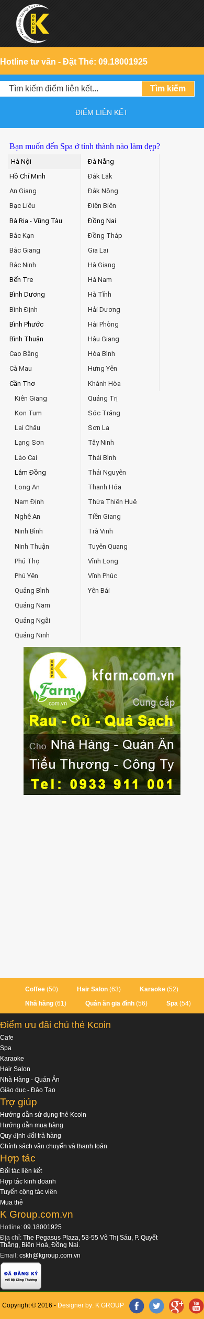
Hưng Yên (102, 368)
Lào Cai (26, 458)
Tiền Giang (104, 516)
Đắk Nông (103, 191)
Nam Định (29, 502)
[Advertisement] (102, 886)
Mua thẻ (11, 1202)
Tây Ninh (101, 442)
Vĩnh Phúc (102, 576)
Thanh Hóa (104, 487)
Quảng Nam (32, 605)
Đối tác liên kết (21, 1171)
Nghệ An (27, 516)
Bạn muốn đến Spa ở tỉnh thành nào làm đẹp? (84, 146)
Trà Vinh (100, 531)
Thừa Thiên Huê (112, 502)
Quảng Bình (32, 590)
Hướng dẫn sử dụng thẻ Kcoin (43, 1114)
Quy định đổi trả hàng (30, 1135)
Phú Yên (26, 576)
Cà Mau (20, 368)
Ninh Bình (29, 531)
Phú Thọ (27, 561)
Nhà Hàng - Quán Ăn (30, 1079)
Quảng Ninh (32, 635)
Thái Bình (102, 458)
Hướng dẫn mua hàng (31, 1125)
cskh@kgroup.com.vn (50, 1255)
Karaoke (152, 989)
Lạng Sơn (29, 442)
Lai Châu (27, 428)
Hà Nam (100, 280)
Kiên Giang (31, 398)
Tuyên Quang (108, 546)
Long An (27, 487)
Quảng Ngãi (32, 620)
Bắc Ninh (22, 265)
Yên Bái (99, 590)
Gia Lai (98, 250)
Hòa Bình (101, 354)
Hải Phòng (103, 324)
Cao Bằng (24, 354)
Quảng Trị (103, 398)
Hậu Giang (103, 339)
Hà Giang (102, 265)
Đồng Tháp (105, 235)
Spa (172, 1003)
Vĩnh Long (103, 561)
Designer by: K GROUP (91, 1305)
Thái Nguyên (107, 472)
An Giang (23, 191)
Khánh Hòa (104, 384)
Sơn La (98, 428)
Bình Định (23, 309)
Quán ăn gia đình (109, 1003)
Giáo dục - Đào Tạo (27, 1090)
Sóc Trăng (104, 413)
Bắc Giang (24, 250)
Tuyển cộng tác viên (28, 1192)
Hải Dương (104, 309)
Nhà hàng (39, 1003)
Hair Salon (92, 989)
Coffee (35, 989)
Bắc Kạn (21, 235)
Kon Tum (28, 413)
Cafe (7, 1037)
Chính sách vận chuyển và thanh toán (53, 1146)
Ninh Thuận (32, 546)
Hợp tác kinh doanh (28, 1181)
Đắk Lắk (100, 176)
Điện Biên (102, 206)
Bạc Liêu (22, 206)
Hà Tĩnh (99, 294)
